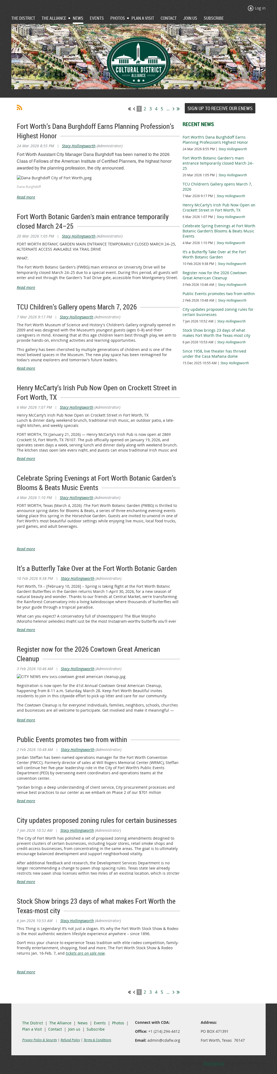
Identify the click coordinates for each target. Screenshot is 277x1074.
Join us (74, 1029)
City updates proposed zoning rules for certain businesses (97, 820)
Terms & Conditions (97, 1040)
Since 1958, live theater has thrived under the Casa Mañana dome (214, 354)
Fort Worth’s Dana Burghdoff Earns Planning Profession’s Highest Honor (215, 140)
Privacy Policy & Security (39, 1040)
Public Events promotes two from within (72, 739)
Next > (174, 108)
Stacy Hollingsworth (78, 145)
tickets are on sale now (85, 953)
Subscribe (96, 1029)
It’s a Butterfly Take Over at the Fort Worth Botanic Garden (97, 568)
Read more (26, 197)
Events (100, 1022)
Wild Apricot (213, 1063)
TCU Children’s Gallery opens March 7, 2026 (77, 307)
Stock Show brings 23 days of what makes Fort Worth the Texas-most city (216, 333)
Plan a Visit (32, 1029)
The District (32, 1022)
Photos (118, 1022)
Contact (55, 1029)
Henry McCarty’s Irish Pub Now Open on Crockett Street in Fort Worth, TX (219, 207)
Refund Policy (70, 1040)
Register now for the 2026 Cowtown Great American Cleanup (215, 275)
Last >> (178, 108)
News (83, 1022)
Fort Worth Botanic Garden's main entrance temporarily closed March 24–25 (218, 163)
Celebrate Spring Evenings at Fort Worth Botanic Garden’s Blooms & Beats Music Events (96, 482)
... (168, 109)
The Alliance (60, 1022)
